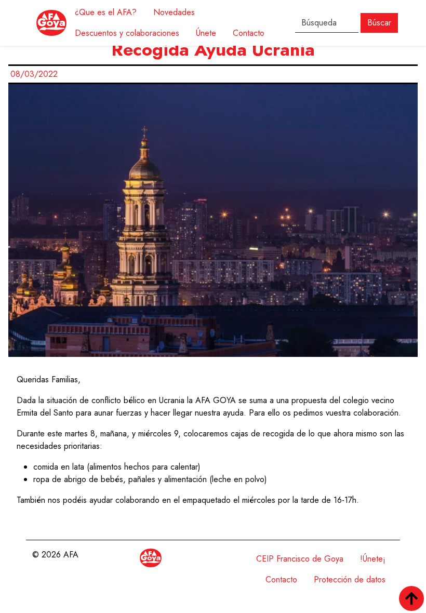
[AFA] (51, 23)
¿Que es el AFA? (106, 12)
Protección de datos (349, 579)
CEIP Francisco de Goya (299, 559)
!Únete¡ (372, 559)
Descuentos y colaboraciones (127, 33)
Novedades (174, 12)
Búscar (379, 23)
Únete (206, 33)
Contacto (248, 33)
